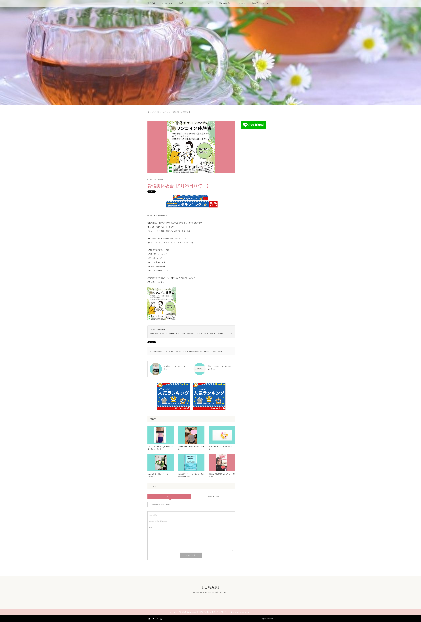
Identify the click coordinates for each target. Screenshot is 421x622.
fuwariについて (167, 3)
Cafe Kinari (191, 351)
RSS (160, 618)
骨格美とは (183, 3)
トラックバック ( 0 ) (213, 496)
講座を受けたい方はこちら (261, 3)
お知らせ (160, 179)
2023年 (181, 351)
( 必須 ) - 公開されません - (159, 521)
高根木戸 (207, 351)
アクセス (242, 3)
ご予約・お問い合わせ (224, 3)
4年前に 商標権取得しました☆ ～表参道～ (222, 475)
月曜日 (197, 351)
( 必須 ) (153, 515)
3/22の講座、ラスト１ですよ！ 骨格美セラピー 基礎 (191, 475)
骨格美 (202, 351)
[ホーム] (148, 109)
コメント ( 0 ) (169, 496)
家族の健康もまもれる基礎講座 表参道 (191, 448)
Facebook (153, 618)
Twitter (149, 618)
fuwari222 (159, 351)
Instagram (156, 618)
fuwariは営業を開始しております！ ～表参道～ (160, 475)
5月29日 (185, 351)
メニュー (196, 3)
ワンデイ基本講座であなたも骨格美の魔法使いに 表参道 (160, 448)
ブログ (208, 3)
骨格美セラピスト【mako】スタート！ (220, 448)
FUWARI (151, 3)
